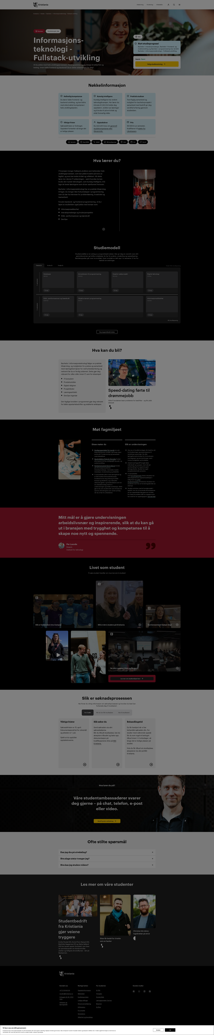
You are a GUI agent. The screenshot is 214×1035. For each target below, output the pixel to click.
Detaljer (158, 1030)
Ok (170, 1030)
